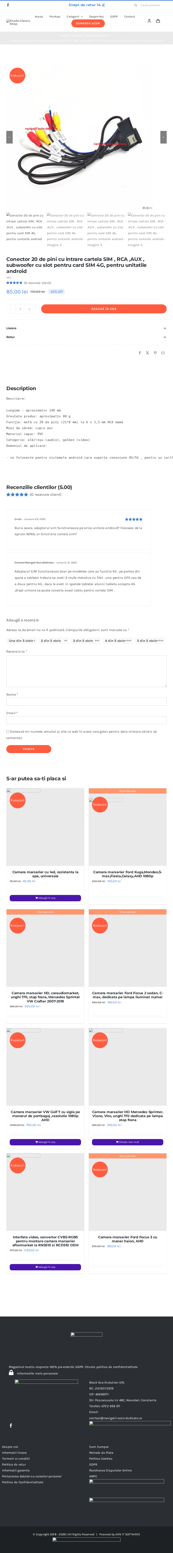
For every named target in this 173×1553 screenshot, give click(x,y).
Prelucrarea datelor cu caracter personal (31, 1476)
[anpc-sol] (126, 1499)
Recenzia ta (16, 651)
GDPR (93, 1464)
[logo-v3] (18, 21)
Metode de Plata (101, 1453)
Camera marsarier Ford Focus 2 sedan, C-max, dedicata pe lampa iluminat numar (127, 995)
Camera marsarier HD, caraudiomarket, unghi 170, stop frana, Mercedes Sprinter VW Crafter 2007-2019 (45, 997)
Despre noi (10, 1447)
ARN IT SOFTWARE (127, 1534)
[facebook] (8, 5)
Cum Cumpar (99, 1447)
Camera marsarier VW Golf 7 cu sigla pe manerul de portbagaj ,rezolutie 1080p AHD (45, 1116)
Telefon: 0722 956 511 (104, 1406)
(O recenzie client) (37, 283)
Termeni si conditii (16, 1458)
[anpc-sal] (126, 1481)
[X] (147, 353)
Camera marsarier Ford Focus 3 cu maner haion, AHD (127, 1239)
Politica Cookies (101, 1458)
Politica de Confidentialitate (23, 1482)
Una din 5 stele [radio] (21, 641)
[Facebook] (140, 353)
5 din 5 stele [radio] (147, 641)
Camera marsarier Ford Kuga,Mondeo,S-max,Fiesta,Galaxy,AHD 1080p (127, 874)
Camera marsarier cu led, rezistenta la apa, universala (45, 874)
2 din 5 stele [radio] (51, 641)
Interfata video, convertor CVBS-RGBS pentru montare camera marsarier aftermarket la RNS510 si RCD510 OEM (45, 1241)
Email (12, 713)
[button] (86, 328)
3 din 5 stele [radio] (83, 641)
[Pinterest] (155, 353)
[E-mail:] (163, 353)
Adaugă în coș (103, 309)
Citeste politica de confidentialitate (111, 1367)
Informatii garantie (16, 1470)
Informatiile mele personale (37, 1373)
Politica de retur (14, 1464)
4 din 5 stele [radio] (115, 641)
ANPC (93, 1476)
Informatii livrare (14, 1453)
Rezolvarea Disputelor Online (110, 1470)
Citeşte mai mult (129, 1142)
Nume (12, 694)
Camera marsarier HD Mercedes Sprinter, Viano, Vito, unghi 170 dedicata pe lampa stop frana (127, 1116)
